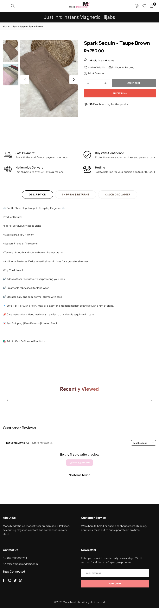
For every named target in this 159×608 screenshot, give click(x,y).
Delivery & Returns (122, 67)
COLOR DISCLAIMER (117, 194)
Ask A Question (96, 73)
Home (6, 26)
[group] (49, 78)
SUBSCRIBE (115, 583)
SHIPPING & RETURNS (75, 194)
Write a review (79, 463)
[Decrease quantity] (88, 83)
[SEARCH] (12, 5)
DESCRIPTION (37, 194)
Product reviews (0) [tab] (16, 443)
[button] (73, 79)
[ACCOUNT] (136, 5)
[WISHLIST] (144, 5)
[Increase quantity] (105, 83)
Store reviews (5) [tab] (42, 443)
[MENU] (5, 5)
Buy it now (120, 93)
